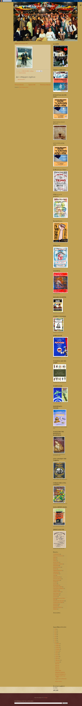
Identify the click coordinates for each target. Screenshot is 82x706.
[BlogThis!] (38, 71)
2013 (56, 638)
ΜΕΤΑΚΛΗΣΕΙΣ (56, 585)
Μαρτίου (57, 658)
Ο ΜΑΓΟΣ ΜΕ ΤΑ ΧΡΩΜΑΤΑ (58, 588)
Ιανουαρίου (57, 662)
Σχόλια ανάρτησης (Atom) (23, 87)
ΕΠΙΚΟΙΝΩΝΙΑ (55, 572)
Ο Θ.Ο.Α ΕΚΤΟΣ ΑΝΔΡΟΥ (57, 586)
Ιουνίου (56, 654)
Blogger (46, 697)
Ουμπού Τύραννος (56, 593)
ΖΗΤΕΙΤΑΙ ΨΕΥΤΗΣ (56, 577)
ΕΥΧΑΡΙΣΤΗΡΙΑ (56, 573)
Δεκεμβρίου (57, 643)
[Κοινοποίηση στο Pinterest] (41, 71)
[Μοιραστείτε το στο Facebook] (40, 71)
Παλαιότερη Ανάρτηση (45, 84)
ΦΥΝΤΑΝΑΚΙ (55, 605)
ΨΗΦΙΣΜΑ (55, 609)
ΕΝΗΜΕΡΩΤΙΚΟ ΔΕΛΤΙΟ (57, 570)
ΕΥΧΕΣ (54, 575)
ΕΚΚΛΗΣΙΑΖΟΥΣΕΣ (56, 567)
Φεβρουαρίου (57, 660)
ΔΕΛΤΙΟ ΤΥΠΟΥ (56, 562)
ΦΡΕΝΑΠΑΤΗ (55, 604)
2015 (56, 634)
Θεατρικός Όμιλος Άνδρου (35, 5)
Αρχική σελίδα (31, 84)
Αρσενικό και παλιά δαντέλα (58, 555)
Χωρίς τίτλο (57, 663)
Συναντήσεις (55, 596)
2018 (56, 629)
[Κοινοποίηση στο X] (39, 71)
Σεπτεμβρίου (57, 649)
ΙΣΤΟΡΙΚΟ (55, 581)
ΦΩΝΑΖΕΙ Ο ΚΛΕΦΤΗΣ (57, 607)
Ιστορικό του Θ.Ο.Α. (58, 681)
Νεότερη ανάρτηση (19, 84)
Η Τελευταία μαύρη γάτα (57, 578)
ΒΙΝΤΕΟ (54, 559)
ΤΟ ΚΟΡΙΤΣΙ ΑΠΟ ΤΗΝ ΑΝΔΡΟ (58, 600)
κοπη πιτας (55, 583)
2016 (56, 632)
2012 (56, 640)
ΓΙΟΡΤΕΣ (55, 560)
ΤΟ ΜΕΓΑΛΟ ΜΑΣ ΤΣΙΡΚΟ (58, 602)
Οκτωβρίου (57, 647)
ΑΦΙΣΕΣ (54, 557)
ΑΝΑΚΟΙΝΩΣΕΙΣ (56, 554)
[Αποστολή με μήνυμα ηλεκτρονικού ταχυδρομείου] (36, 71)
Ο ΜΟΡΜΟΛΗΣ (56, 590)
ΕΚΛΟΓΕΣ (55, 568)
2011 (56, 642)
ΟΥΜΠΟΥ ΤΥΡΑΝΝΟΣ (57, 591)
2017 (56, 631)
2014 (56, 636)
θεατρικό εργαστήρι (22, 72)
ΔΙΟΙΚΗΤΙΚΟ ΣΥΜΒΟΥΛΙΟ (60, 672)
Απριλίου (57, 656)
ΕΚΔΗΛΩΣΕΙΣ (55, 565)
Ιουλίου (56, 652)
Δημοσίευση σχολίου (21, 79)
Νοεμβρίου (57, 645)
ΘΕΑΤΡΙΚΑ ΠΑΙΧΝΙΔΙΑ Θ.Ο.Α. (60, 674)
